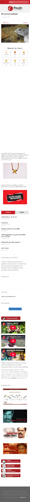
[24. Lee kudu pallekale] (15, 34)
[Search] (27, 2)
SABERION (23, 497)
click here (25, 367)
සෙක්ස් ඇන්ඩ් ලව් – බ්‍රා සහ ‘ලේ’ (9, 217)
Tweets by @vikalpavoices (8, 296)
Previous (6, 23)
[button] (15, 33)
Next (24, 23)
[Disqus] (15, 88)
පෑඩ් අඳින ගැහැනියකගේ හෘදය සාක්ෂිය (10, 229)
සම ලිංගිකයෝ (4, 223)
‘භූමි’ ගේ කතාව (5, 248)
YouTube (14, 378)
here (15, 268)
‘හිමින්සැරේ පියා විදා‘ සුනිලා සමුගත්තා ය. (11, 242)
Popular (8, 212)
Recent (22, 212)
